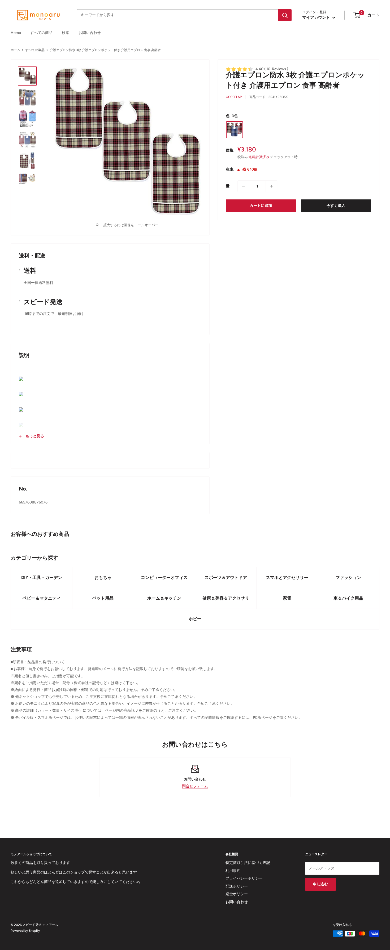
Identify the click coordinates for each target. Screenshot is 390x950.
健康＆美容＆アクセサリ (225, 598)
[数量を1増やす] (271, 186)
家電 (287, 598)
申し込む (320, 884)
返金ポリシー (237, 894)
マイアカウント (316, 17)
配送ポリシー (237, 886)
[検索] (285, 15)
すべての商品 (41, 32)
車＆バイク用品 (348, 598)
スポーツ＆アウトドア (226, 577)
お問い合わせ (90, 32)
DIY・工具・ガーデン (41, 577)
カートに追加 (261, 205)
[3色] (234, 129)
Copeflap (234, 97)
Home (16, 32)
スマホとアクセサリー (287, 577)
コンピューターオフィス (164, 577)
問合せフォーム (195, 786)
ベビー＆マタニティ (42, 598)
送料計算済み (259, 157)
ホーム (15, 50)
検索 (65, 32)
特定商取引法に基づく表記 (248, 862)
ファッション (348, 577)
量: (228, 186)
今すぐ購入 (336, 205)
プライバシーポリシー (244, 878)
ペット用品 (103, 598)
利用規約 (233, 870)
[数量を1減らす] (243, 186)
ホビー (195, 618)
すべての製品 (35, 50)
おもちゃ (102, 577)
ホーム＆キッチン (164, 598)
